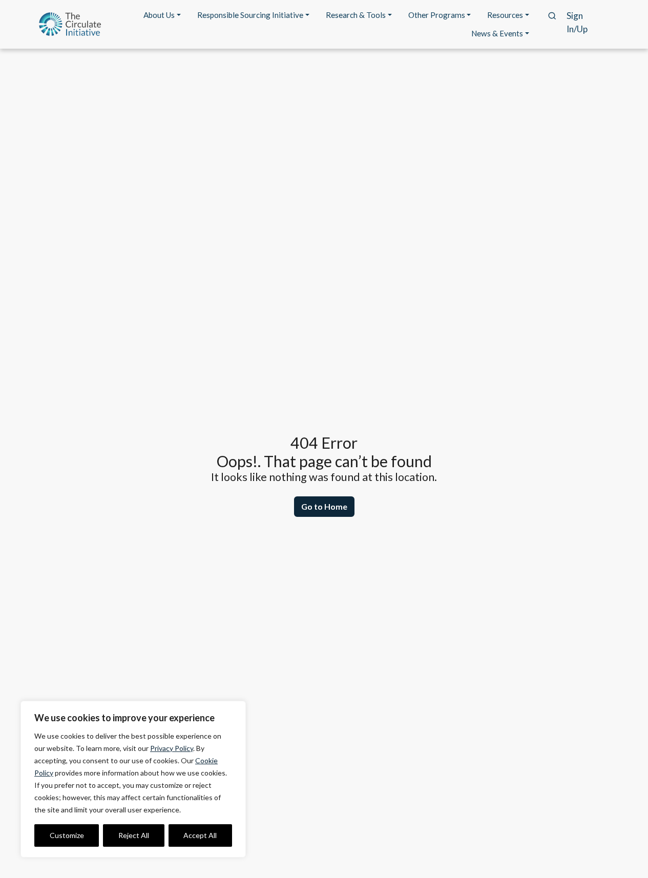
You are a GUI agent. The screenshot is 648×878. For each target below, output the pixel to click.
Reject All (133, 835)
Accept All (200, 835)
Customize (67, 835)
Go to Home (324, 506)
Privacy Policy (171, 748)
